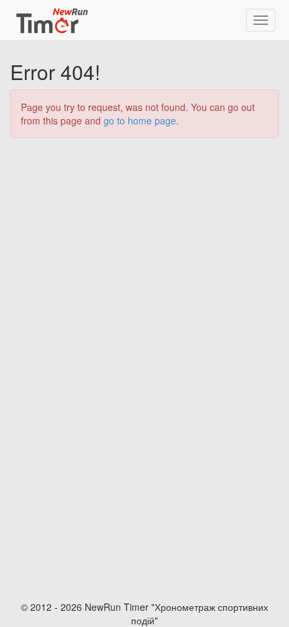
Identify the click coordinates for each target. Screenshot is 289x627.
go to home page (140, 120)
